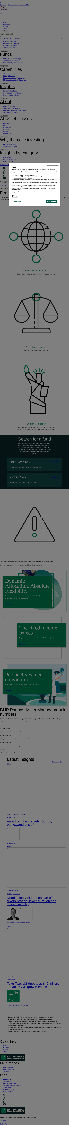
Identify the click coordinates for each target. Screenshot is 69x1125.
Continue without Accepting (52, 165)
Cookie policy (15, 196)
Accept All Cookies (51, 201)
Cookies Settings (17, 201)
